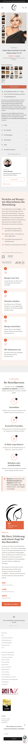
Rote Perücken (5, 664)
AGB (2, 635)
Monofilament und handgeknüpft (9, 679)
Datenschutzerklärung (6, 637)
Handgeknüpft (5, 682)
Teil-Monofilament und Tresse (8, 677)
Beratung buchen (14, 179)
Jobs (2, 647)
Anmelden (14, 738)
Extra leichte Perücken (6, 657)
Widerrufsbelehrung (6, 640)
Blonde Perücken (5, 659)
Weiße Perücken (5, 669)
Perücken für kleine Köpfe (7, 654)
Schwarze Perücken (6, 667)
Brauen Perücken (5, 662)
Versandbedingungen (6, 642)
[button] (3, 15)
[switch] (24, 742)
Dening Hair (4, 684)
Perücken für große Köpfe (7, 652)
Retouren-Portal (5, 645)
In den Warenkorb (14, 86)
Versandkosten (11, 58)
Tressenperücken (5, 674)
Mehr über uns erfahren (11, 604)
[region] (14, 619)
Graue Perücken (5, 672)
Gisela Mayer (14, 47)
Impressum (4, 632)
